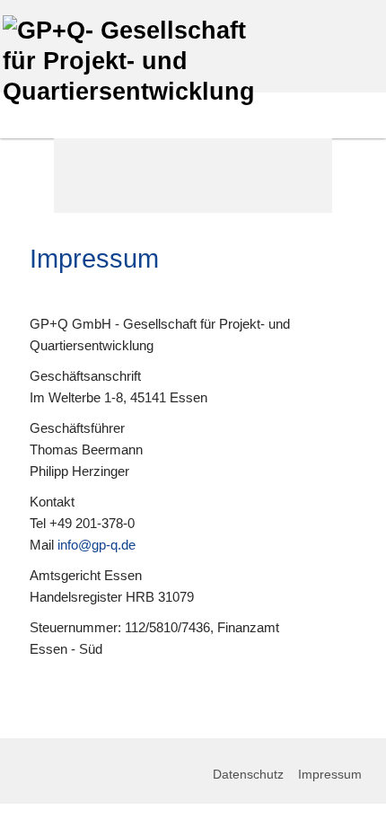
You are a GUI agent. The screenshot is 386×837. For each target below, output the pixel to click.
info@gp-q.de (96, 544)
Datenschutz (250, 774)
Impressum (330, 774)
